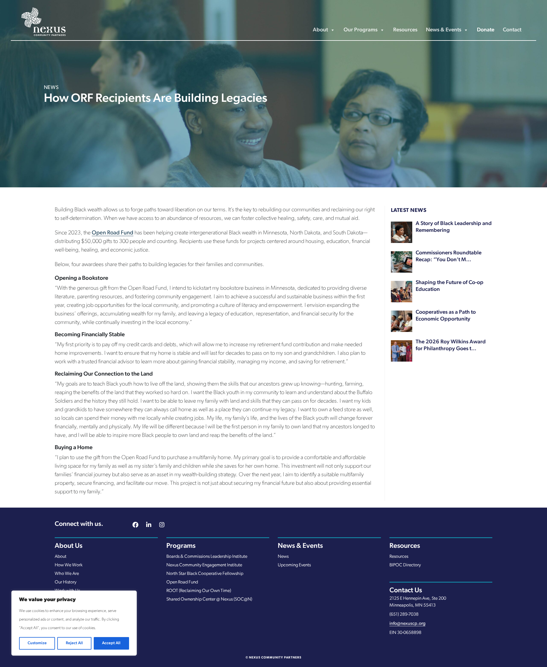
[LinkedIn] (148, 525)
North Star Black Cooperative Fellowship (204, 573)
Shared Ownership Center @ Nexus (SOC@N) (209, 599)
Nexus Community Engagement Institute (204, 565)
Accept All (111, 643)
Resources (405, 30)
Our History (65, 582)
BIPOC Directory (405, 565)
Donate (485, 30)
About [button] (320, 30)
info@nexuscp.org (407, 623)
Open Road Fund (112, 233)
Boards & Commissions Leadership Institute (206, 556)
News (283, 556)
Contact (512, 30)
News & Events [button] (443, 30)
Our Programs (360, 30)
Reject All (74, 643)
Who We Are (67, 573)
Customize (37, 643)
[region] (74, 623)
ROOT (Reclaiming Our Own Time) (198, 591)
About (60, 556)
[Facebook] (135, 525)
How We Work (68, 565)
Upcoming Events (294, 565)
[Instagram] (161, 525)
